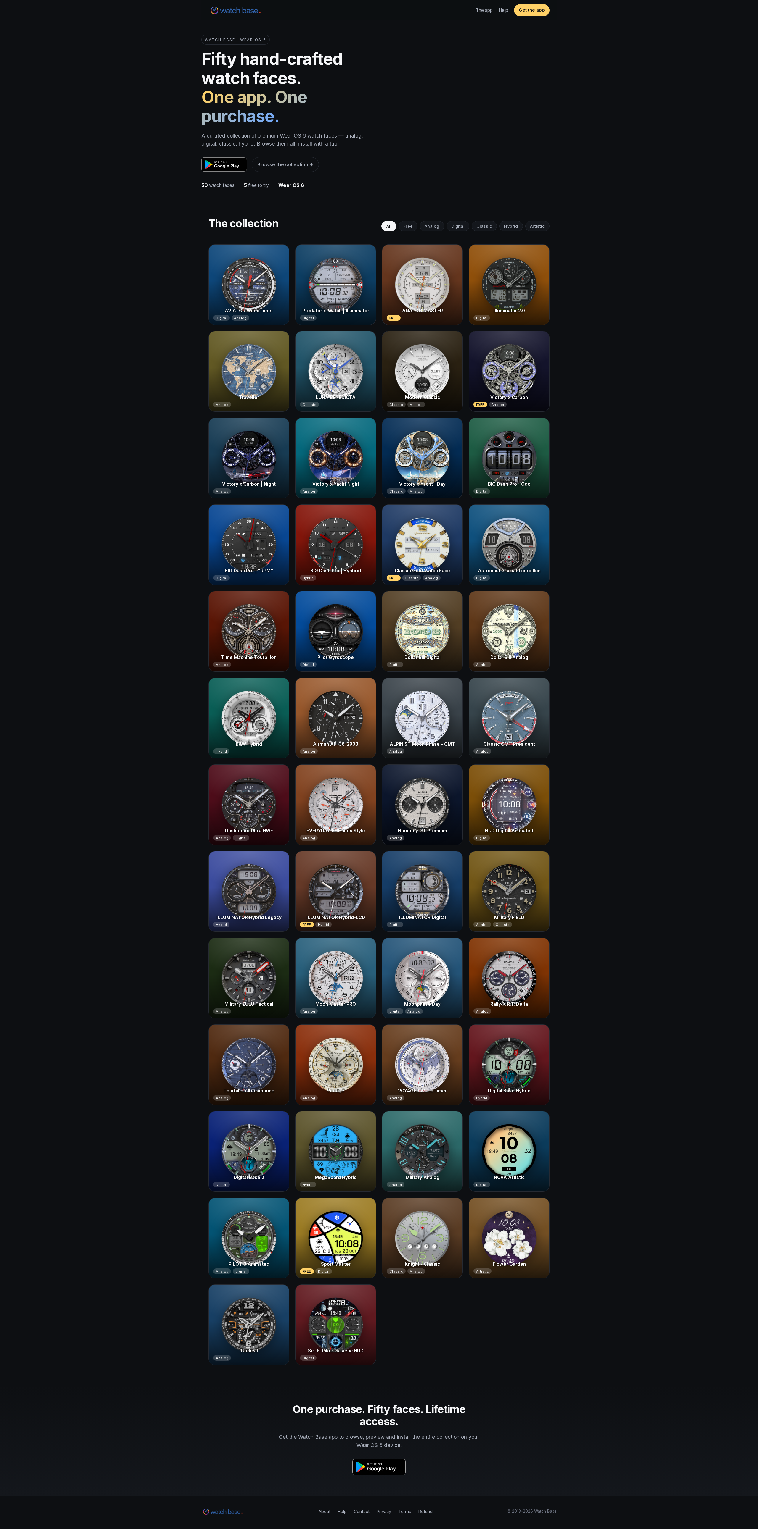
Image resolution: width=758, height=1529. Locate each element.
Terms (404, 1511)
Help (503, 10)
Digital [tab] (458, 226)
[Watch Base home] (235, 10)
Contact (362, 1511)
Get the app (532, 10)
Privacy (384, 1511)
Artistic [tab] (537, 226)
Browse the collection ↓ (285, 164)
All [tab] (388, 226)
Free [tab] (408, 226)
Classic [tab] (484, 226)
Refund (425, 1511)
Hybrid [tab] (511, 226)
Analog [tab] (432, 226)
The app (484, 10)
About (324, 1511)
